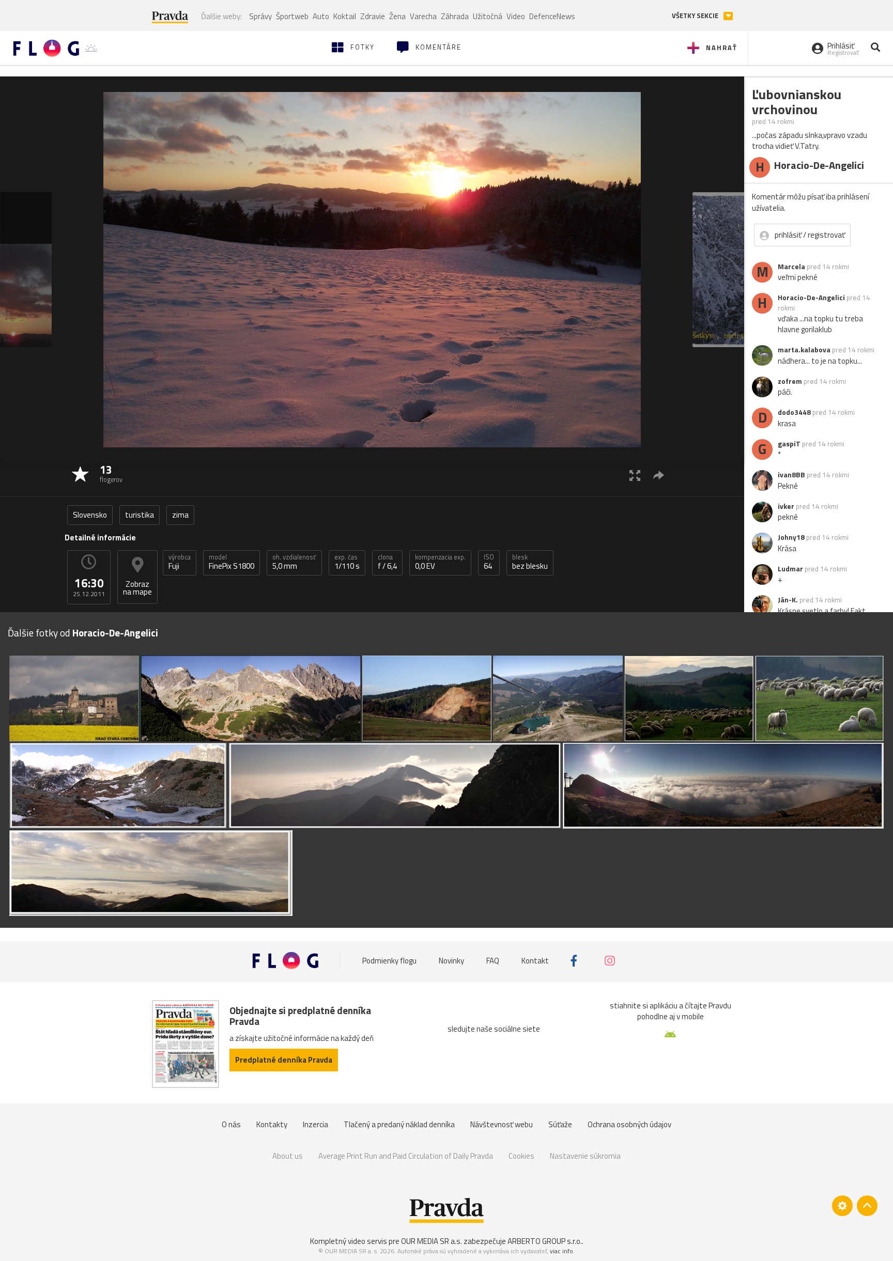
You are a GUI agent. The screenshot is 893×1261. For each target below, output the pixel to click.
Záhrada (455, 16)
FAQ (492, 961)
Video (515, 16)
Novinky (451, 961)
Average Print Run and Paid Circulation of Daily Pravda (405, 1155)
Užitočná (487, 16)
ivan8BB (791, 475)
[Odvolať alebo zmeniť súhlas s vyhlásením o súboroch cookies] (842, 1205)
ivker (786, 506)
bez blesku (530, 562)
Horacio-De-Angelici (811, 297)
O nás (231, 1124)
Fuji (179, 562)
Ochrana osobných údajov (629, 1124)
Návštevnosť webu (501, 1124)
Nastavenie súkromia (585, 1155)
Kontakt (535, 961)
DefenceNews (552, 16)
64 (489, 562)
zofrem (790, 381)
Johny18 (791, 537)
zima (180, 515)
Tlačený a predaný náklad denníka (399, 1124)
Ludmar (790, 569)
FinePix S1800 (231, 562)
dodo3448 (794, 412)
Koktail (344, 16)
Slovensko (90, 515)
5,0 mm (294, 562)
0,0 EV (440, 562)
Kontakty (271, 1124)
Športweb (292, 16)
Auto (321, 16)
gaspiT (789, 444)
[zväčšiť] (634, 475)
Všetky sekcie (696, 16)
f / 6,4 (387, 562)
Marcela (791, 266)
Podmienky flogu (389, 961)
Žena (397, 16)
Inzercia (315, 1124)
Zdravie (372, 16)
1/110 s (347, 562)
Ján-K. (788, 600)
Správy (260, 16)
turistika (139, 515)
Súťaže (560, 1124)
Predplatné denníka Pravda (283, 1060)
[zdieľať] (658, 475)
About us (287, 1155)
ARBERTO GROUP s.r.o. (544, 1241)
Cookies (521, 1155)
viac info (561, 1251)
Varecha (423, 16)
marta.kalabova (804, 350)
